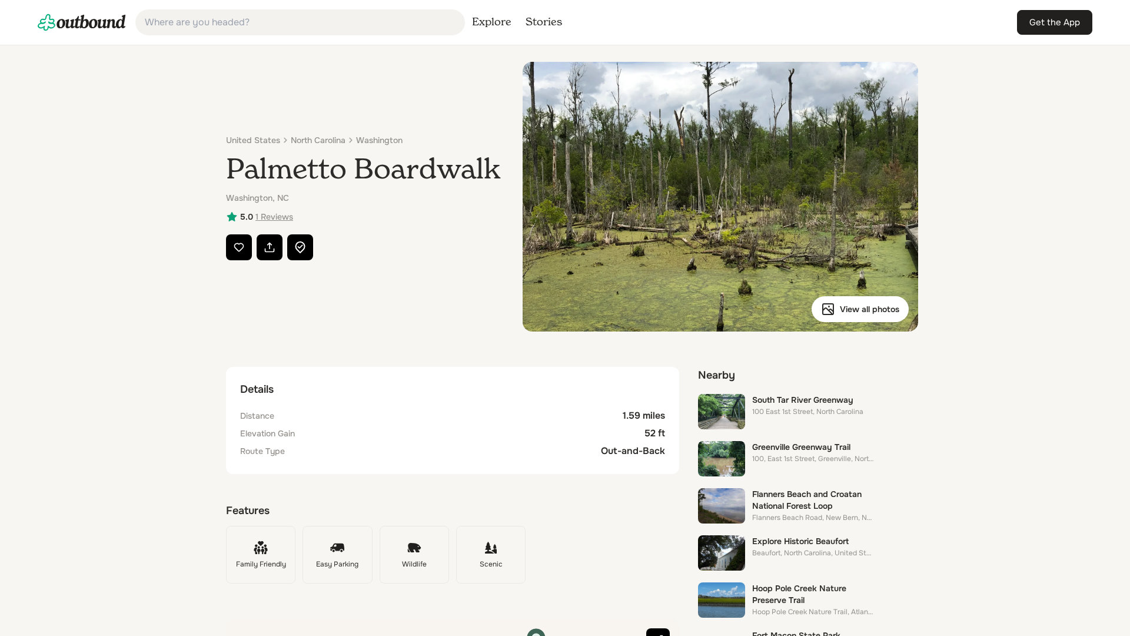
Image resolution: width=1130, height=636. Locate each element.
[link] (82, 22)
